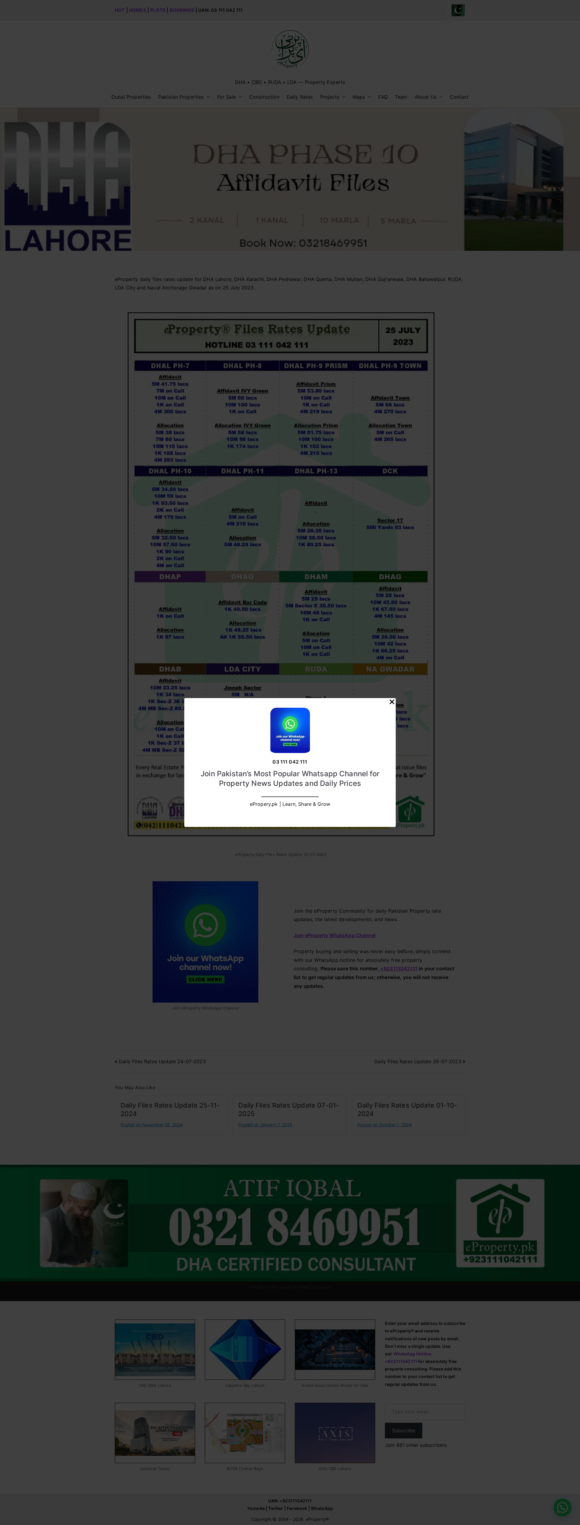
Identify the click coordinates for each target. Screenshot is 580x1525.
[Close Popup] (392, 703)
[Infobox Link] (290, 763)
